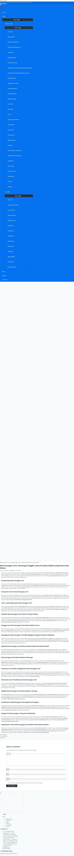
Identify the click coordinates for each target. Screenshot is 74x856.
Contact (7, 826)
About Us (8, 823)
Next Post (3, 737)
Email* (7, 773)
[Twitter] (4, 3)
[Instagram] (0, 3)
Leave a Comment (4, 570)
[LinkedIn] (5, 3)
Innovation (8, 820)
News (7, 822)
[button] (10, 816)
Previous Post (3, 736)
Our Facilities (9, 825)
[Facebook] (2, 3)
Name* (7, 768)
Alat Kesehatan (12, 570)
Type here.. (8, 753)
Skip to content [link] (3, 0)
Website (8, 778)
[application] (6, 16)
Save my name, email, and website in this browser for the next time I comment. (25, 782)
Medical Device (9, 819)
